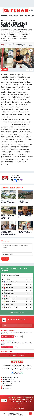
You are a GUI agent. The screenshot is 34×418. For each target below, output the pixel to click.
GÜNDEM (4, 16)
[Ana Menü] (2, 10)
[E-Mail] (12, 180)
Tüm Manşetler (7, 385)
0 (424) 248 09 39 (8, 336)
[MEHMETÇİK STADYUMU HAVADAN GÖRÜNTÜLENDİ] (25, 194)
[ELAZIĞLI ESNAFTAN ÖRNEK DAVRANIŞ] (17, 58)
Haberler (4, 20)
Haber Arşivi (6, 389)
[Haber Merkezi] (5, 178)
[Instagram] (21, 180)
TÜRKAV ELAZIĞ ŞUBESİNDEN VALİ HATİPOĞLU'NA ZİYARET (8, 233)
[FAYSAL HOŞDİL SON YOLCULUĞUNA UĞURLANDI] (8, 210)
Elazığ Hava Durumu (9, 379)
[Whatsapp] (21, 372)
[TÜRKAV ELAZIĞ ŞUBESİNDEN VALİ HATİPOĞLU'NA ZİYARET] (8, 226)
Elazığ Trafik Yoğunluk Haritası (11, 381)
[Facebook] (15, 180)
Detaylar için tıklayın (17, 312)
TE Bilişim (21, 408)
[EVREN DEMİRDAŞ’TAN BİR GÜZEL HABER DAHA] (25, 226)
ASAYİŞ (27, 16)
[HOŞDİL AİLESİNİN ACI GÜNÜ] (25, 210)
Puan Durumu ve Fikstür (10, 383)
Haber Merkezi (15, 177)
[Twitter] (18, 180)
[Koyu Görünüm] (30, 10)
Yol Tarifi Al (19, 336)
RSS (4, 400)
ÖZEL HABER (13, 16)
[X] (15, 372)
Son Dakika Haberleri (9, 387)
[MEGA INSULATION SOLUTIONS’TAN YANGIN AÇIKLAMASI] (8, 194)
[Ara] (32, 10)
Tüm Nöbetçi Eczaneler (17, 355)
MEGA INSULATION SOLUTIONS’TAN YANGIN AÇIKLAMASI (7, 202)
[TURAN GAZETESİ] (15, 10)
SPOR (21, 16)
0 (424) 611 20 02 (8, 347)
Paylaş (5, 69)
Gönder (5, 259)
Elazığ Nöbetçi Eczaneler (10, 377)
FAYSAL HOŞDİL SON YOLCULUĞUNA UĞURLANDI (7, 217)
